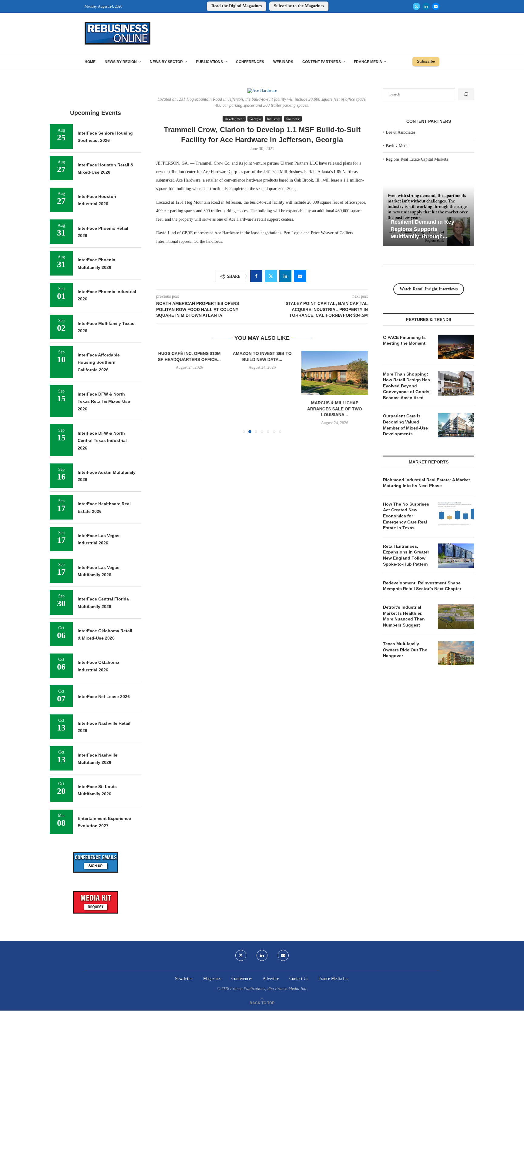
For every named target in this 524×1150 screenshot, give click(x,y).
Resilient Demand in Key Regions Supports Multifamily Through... (422, 229)
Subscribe (426, 61)
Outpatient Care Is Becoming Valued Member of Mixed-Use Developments (405, 424)
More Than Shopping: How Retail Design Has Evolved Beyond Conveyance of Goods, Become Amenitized (407, 386)
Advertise (271, 978)
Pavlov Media (397, 145)
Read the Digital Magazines (236, 6)
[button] (164, 391)
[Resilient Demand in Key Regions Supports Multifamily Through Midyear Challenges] (428, 216)
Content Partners (321, 62)
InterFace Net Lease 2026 (104, 696)
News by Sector (166, 62)
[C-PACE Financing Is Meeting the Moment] (456, 347)
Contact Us (298, 978)
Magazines (212, 978)
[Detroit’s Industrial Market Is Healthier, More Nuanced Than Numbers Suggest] (456, 616)
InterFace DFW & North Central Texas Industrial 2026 (102, 440)
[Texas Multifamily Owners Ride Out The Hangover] (456, 653)
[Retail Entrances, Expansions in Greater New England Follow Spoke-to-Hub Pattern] (456, 555)
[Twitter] (416, 6)
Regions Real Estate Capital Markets (417, 159)
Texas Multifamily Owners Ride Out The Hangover (405, 649)
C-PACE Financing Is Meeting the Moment (404, 340)
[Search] (466, 94)
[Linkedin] (426, 6)
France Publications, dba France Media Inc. (268, 988)
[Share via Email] (300, 276)
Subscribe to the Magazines (299, 6)
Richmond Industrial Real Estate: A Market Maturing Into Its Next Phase (426, 482)
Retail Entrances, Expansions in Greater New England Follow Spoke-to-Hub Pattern (406, 555)
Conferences (250, 62)
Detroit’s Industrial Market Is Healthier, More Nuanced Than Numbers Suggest (404, 616)
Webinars (283, 62)
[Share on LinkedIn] (285, 276)
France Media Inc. (334, 978)
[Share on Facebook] (256, 276)
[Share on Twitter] (271, 276)
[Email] (435, 6)
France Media (368, 62)
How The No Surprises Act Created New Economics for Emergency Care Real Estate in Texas (406, 516)
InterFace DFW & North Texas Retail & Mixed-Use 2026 (104, 401)
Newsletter (184, 978)
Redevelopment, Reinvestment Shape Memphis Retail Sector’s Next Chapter (422, 585)
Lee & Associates (400, 132)
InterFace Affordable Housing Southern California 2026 (99, 362)
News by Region (121, 62)
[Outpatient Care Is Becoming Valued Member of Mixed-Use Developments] (456, 425)
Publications (209, 62)
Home (90, 62)
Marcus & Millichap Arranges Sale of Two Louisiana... (334, 408)
